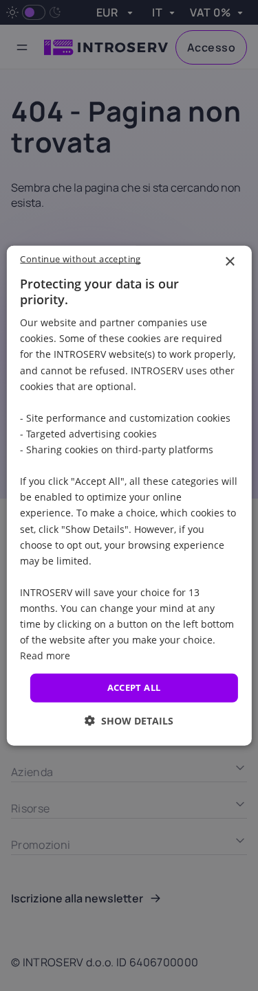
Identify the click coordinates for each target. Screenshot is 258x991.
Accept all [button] (134, 687)
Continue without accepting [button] (80, 258)
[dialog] (128, 495)
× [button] (229, 261)
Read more (45, 655)
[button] (129, 721)
